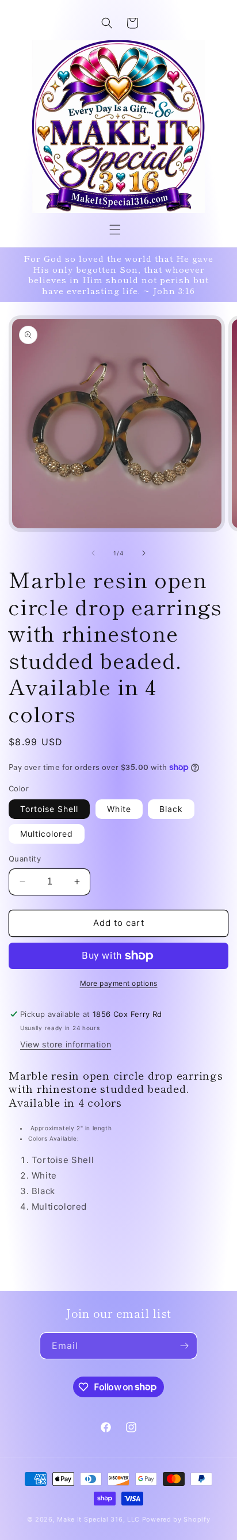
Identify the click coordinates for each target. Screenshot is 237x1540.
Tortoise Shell (49, 809)
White (119, 809)
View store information (65, 1044)
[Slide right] (143, 553)
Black (171, 809)
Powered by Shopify (176, 1519)
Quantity (25, 858)
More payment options (119, 983)
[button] (115, 229)
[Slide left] (93, 553)
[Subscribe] (184, 1345)
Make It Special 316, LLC (98, 1519)
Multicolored (46, 833)
